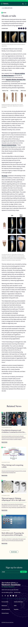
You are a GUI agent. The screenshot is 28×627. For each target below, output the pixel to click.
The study (4, 175)
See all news (14, 551)
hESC (15, 605)
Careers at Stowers (18, 601)
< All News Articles (7, 7)
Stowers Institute (6, 609)
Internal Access (5, 613)
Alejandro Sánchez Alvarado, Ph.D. (15, 79)
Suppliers (16, 609)
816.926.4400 (17, 592)
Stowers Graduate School (9, 145)
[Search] (23, 4)
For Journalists (5, 601)
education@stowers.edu (7, 592)
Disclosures (4, 605)
